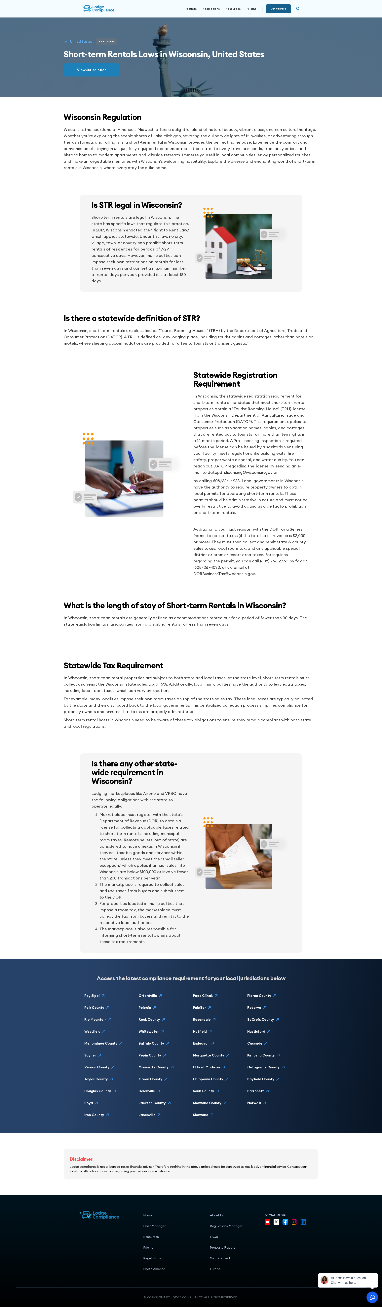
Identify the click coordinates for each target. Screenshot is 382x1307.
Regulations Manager (226, 1226)
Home (147, 1215)
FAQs (214, 1236)
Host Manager (154, 1226)
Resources (151, 1236)
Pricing (251, 9)
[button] (190, 9)
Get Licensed (220, 1258)
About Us (217, 1215)
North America (154, 1268)
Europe (215, 1268)
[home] (111, 8)
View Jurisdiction (91, 70)
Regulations (211, 9)
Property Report (222, 1247)
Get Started (278, 8)
